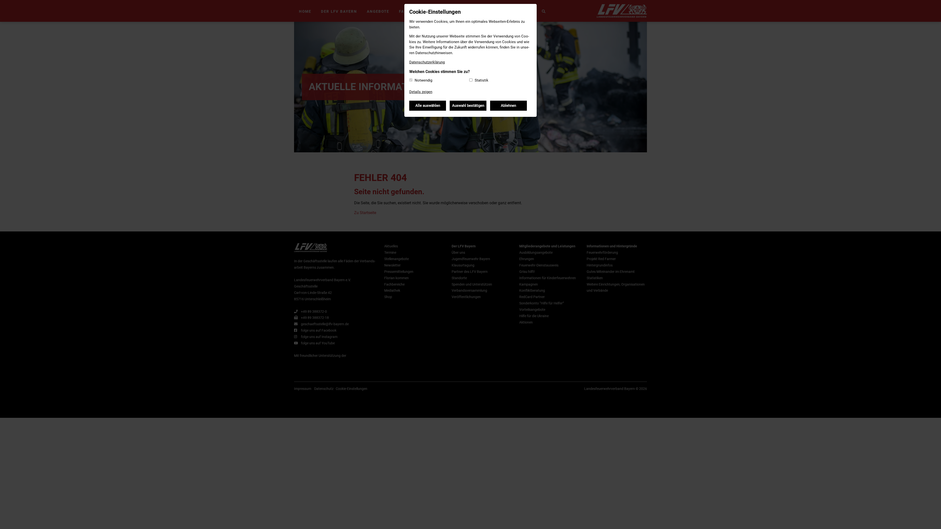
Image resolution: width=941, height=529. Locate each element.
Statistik (481, 80)
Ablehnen (508, 105)
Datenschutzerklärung (427, 62)
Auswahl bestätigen (468, 105)
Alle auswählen (427, 105)
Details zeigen (420, 92)
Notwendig (423, 80)
